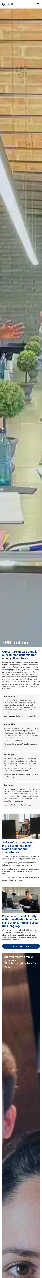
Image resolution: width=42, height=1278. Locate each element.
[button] (38, 4)
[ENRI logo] (7, 4)
